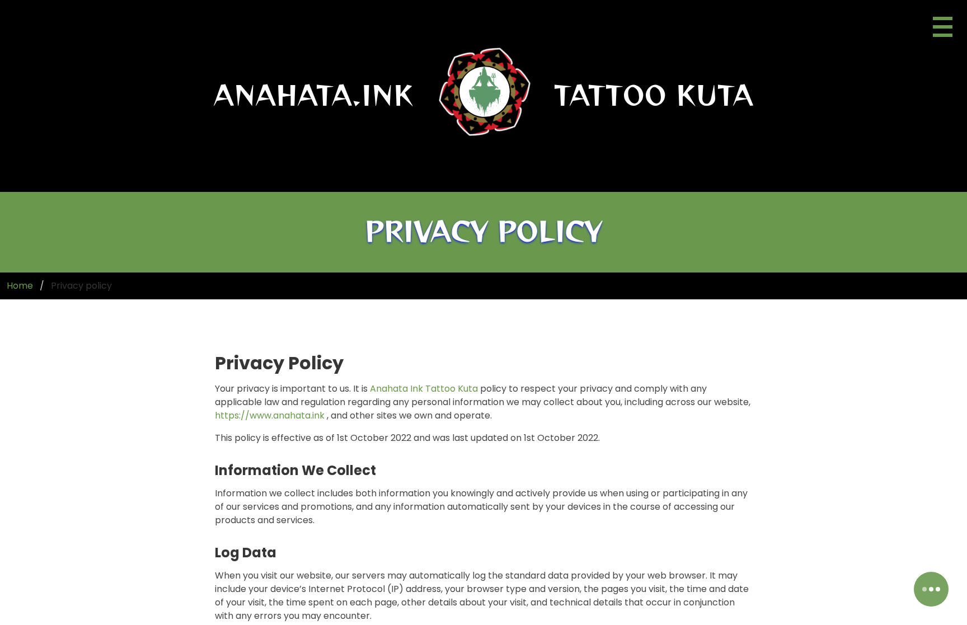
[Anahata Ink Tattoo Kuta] (485, 94)
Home (20, 285)
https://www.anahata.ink (270, 415)
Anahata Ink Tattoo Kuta (424, 388)
